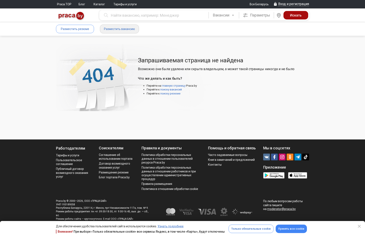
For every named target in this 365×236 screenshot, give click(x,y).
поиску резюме (170, 93)
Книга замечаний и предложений (231, 159)
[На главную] (71, 16)
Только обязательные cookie (251, 228)
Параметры (259, 15)
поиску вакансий (171, 89)
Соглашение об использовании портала (115, 156)
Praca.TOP (64, 4)
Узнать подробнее (171, 226)
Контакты (215, 164)
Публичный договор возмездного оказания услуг (72, 172)
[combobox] (224, 15)
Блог (82, 4)
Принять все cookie (291, 228)
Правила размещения (157, 184)
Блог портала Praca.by (114, 177)
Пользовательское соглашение (69, 162)
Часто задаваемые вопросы (227, 155)
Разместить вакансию (119, 29)
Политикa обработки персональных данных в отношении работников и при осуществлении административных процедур (169, 173)
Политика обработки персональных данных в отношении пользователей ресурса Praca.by (167, 158)
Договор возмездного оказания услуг (114, 165)
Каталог (99, 4)
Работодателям (70, 148)
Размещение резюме (114, 172)
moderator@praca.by (281, 209)
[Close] (359, 226)
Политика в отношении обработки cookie (170, 189)
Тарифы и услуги (125, 4)
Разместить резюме (75, 29)
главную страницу (173, 85)
